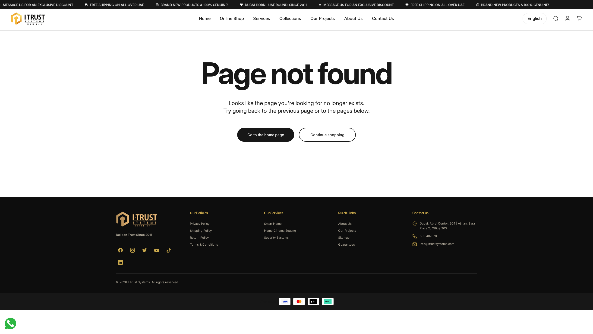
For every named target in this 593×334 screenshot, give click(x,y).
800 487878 (428, 236)
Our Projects (347, 230)
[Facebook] (120, 250)
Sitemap (344, 237)
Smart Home (273, 223)
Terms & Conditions (204, 244)
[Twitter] (144, 250)
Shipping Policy (201, 230)
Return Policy (199, 237)
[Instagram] (132, 250)
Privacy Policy (199, 223)
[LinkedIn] (120, 262)
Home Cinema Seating (280, 230)
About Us (345, 223)
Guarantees (346, 244)
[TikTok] (168, 250)
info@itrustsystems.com (437, 244)
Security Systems (276, 237)
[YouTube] (156, 250)
